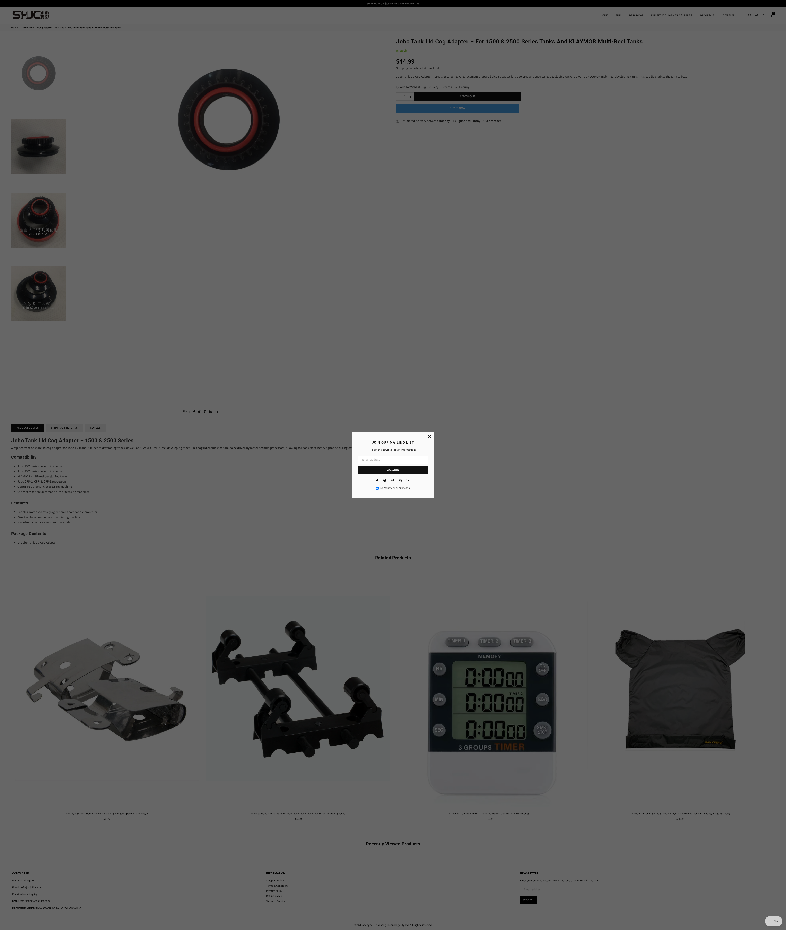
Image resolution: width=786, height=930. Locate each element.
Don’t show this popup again (395, 488)
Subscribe (393, 470)
